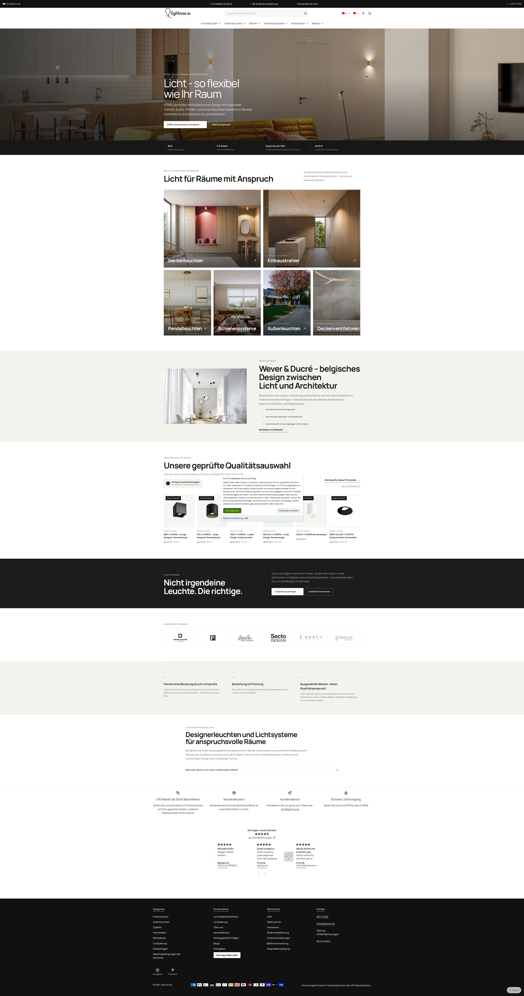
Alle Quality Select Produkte (342, 480)
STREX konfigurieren (221, 124)
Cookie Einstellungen (278, 937)
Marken (316, 23)
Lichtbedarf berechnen (319, 591)
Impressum (273, 927)
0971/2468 (322, 916)
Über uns (218, 927)
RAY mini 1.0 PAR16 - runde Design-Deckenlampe (276, 536)
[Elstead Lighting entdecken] (343, 638)
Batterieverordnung (277, 943)
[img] (262, 834)
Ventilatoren (298, 23)
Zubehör (157, 927)
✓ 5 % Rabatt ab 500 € (220, 3)
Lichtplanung (160, 943)
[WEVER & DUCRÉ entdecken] (180, 638)
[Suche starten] (305, 13)
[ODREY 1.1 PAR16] (57, 68)
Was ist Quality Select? (350, 486)
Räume (253, 23)
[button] (260, 874)
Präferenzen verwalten (289, 510)
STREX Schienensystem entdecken (185, 124)
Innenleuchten (209, 23)
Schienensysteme (274, 23)
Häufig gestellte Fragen (226, 937)
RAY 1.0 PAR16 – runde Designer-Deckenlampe (208, 536)
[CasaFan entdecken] (245, 638)
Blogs (216, 943)
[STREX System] (309, 40)
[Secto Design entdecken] (278, 638)
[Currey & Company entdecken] (311, 638)
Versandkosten (222, 932)
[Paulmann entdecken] (213, 638)
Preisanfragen (160, 948)
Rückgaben (220, 948)
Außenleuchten (233, 23)
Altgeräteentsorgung (278, 948)
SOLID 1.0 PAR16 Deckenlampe (311, 534)
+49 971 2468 (515, 3)
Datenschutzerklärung (233, 518)
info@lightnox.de (12, 3)
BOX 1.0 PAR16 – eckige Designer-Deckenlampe (175, 536)
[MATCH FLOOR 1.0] (341, 98)
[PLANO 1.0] (211, 383)
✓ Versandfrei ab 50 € (306, 3)
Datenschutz (274, 922)
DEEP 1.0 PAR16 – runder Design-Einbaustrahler (242, 536)
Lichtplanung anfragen (287, 591)
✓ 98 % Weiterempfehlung (264, 3)
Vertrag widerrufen (227, 955)
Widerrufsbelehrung (278, 932)
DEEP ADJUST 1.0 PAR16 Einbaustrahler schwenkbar (343, 536)
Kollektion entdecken (273, 429)
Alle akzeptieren (232, 510)
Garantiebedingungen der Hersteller (166, 955)
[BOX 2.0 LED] (367, 77)
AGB (246, 518)
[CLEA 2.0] (204, 397)
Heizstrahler (159, 932)
